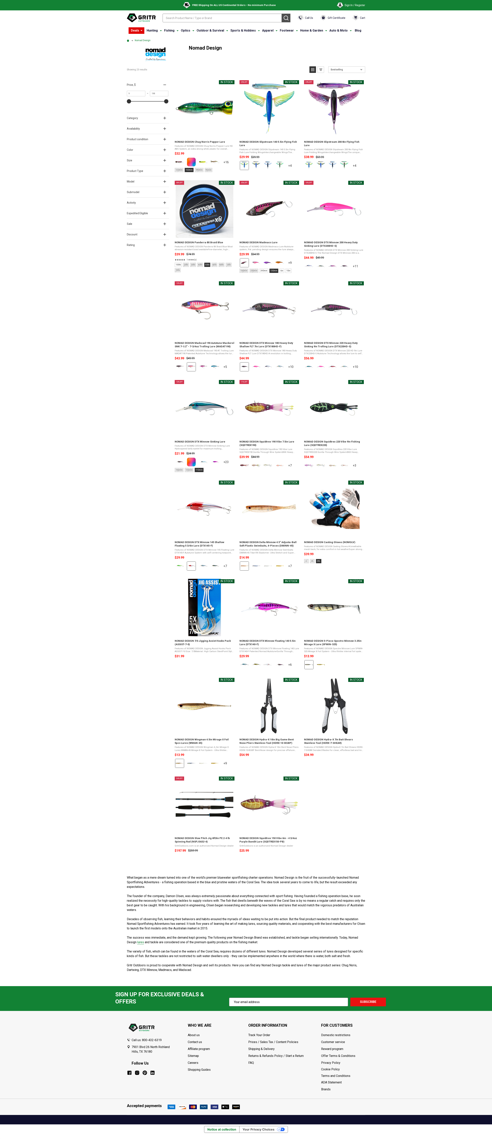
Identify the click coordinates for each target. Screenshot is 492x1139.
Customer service (333, 1042)
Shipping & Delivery (261, 1049)
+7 (293, 467)
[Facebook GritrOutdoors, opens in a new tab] (129, 1072)
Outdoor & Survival (210, 30)
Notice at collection (221, 1129)
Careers (193, 1063)
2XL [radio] (318, 561)
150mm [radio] (189, 170)
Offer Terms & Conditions (338, 1056)
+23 (229, 463)
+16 (229, 163)
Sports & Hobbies (243, 30)
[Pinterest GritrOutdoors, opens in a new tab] (144, 1072)
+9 (293, 264)
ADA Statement (331, 1082)
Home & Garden (311, 30)
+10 (293, 368)
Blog (358, 30)
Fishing (169, 30)
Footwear (287, 30)
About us (194, 1035)
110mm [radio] (199, 470)
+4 (293, 167)
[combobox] (222, 18)
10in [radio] (288, 271)
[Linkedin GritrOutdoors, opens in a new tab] (152, 1072)
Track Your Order (259, 1035)
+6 (293, 666)
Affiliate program (199, 1049)
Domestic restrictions (335, 1035)
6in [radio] (281, 271)
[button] (312, 69)
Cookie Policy (343, 1069)
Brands (326, 1089)
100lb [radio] (178, 265)
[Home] (128, 40)
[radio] (179, 162)
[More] (141, 31)
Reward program (332, 1049)
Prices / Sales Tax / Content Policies (273, 1042)
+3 (358, 467)
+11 (358, 267)
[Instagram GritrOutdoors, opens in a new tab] (137, 1072)
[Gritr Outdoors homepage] (141, 17)
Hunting (152, 30)
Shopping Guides (199, 1070)
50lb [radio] (207, 265)
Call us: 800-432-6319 (147, 1040)
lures (140, 942)
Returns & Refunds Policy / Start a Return (276, 1056)
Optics (185, 30)
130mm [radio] (273, 271)
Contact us (195, 1042)
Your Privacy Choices (258, 1129)
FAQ (251, 1063)
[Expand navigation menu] (161, 30)
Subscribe (368, 1002)
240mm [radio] (263, 271)
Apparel (267, 30)
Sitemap (193, 1056)
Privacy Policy (343, 1063)
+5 (229, 368)
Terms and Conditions (343, 1076)
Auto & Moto (338, 30)
